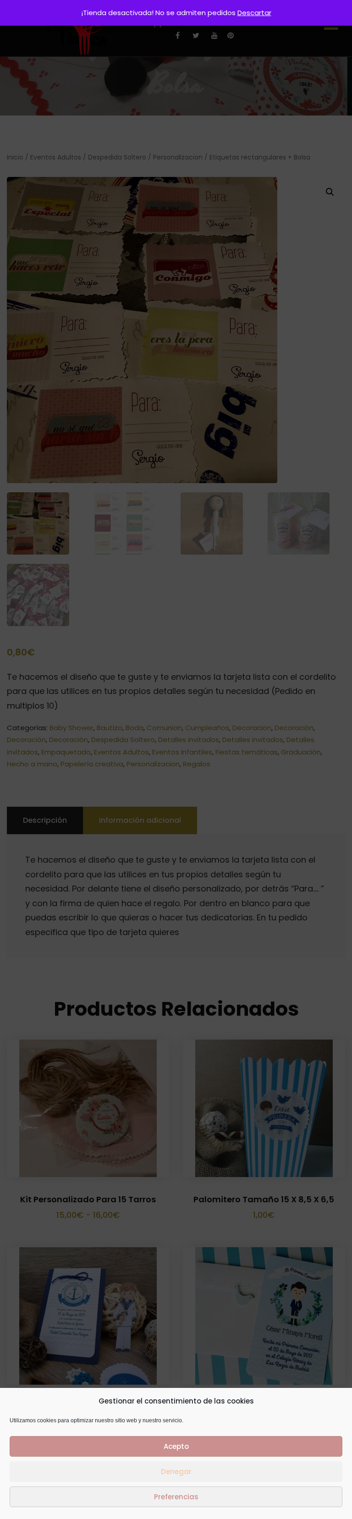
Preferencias (176, 1497)
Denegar (176, 1471)
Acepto (176, 1446)
